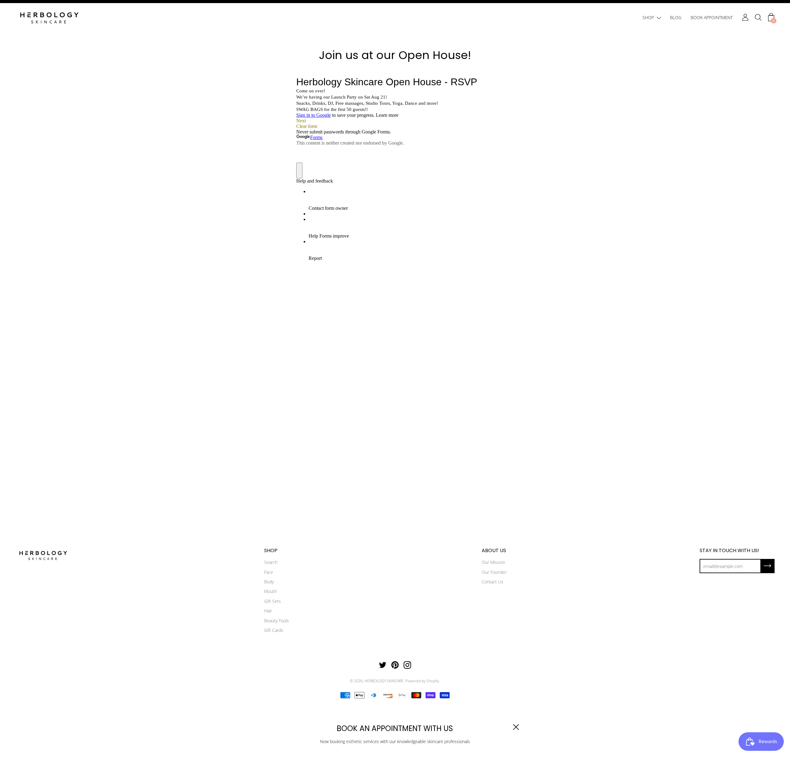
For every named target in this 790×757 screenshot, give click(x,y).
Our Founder (494, 572)
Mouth (270, 591)
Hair (268, 611)
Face (268, 572)
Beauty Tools (276, 621)
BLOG (675, 17)
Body (269, 582)
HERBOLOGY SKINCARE (384, 680)
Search (270, 562)
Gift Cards (273, 630)
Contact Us (492, 582)
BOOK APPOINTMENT (712, 17)
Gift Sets (272, 601)
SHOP (648, 17)
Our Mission (493, 562)
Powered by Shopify (422, 680)
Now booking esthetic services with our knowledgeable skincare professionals (395, 741)
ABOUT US (494, 550)
